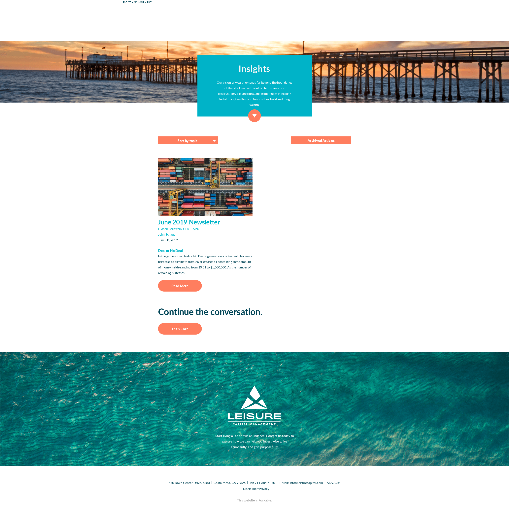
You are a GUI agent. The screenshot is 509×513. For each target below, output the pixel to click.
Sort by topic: (188, 140)
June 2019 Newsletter (189, 222)
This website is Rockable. (254, 500)
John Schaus (166, 234)
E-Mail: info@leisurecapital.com (301, 483)
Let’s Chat (180, 329)
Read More (179, 286)
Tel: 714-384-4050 (262, 483)
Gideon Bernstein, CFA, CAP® (178, 229)
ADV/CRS (334, 483)
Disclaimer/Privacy (256, 488)
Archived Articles (321, 140)
